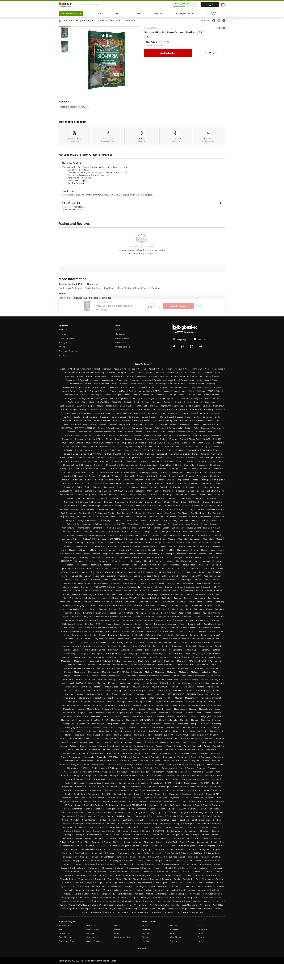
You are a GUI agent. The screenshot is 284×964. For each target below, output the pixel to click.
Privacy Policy (65, 342)
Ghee (116, 925)
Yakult (200, 933)
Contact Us (120, 334)
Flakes (117, 929)
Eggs (116, 933)
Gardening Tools (94, 288)
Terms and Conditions (68, 351)
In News (62, 334)
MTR (200, 925)
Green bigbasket (66, 338)
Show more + (142, 948)
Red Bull (146, 929)
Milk (60, 929)
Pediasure (202, 929)
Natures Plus (150, 27)
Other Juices (92, 937)
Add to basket (168, 53)
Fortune (201, 937)
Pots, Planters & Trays (130, 288)
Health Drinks (92, 929)
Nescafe (173, 925)
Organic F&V (64, 933)
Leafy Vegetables (122, 937)
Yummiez (146, 933)
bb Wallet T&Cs (122, 342)
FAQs (117, 329)
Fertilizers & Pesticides (71, 288)
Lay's (200, 941)
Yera (172, 933)
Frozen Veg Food (67, 941)
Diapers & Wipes (94, 941)
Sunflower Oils (65, 925)
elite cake (174, 929)
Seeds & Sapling (151, 288)
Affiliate (62, 347)
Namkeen (90, 933)
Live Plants (110, 288)
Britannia (146, 937)
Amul (144, 925)
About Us (63, 329)
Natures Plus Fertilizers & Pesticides (92, 297)
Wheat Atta (91, 925)
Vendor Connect (122, 347)
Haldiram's (146, 941)
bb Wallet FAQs (122, 338)
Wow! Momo (175, 937)
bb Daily (62, 355)
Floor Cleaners (65, 937)
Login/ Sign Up (210, 5)
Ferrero (173, 941)
